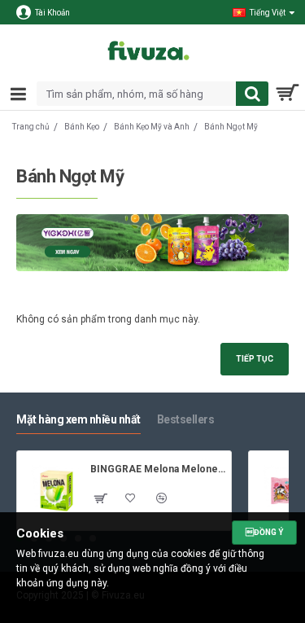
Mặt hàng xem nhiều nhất (78, 419)
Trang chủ (31, 126)
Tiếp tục (254, 358)
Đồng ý (264, 532)
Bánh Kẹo (81, 126)
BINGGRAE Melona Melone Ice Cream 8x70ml (157, 469)
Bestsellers (186, 419)
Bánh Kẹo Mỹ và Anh (152, 126)
